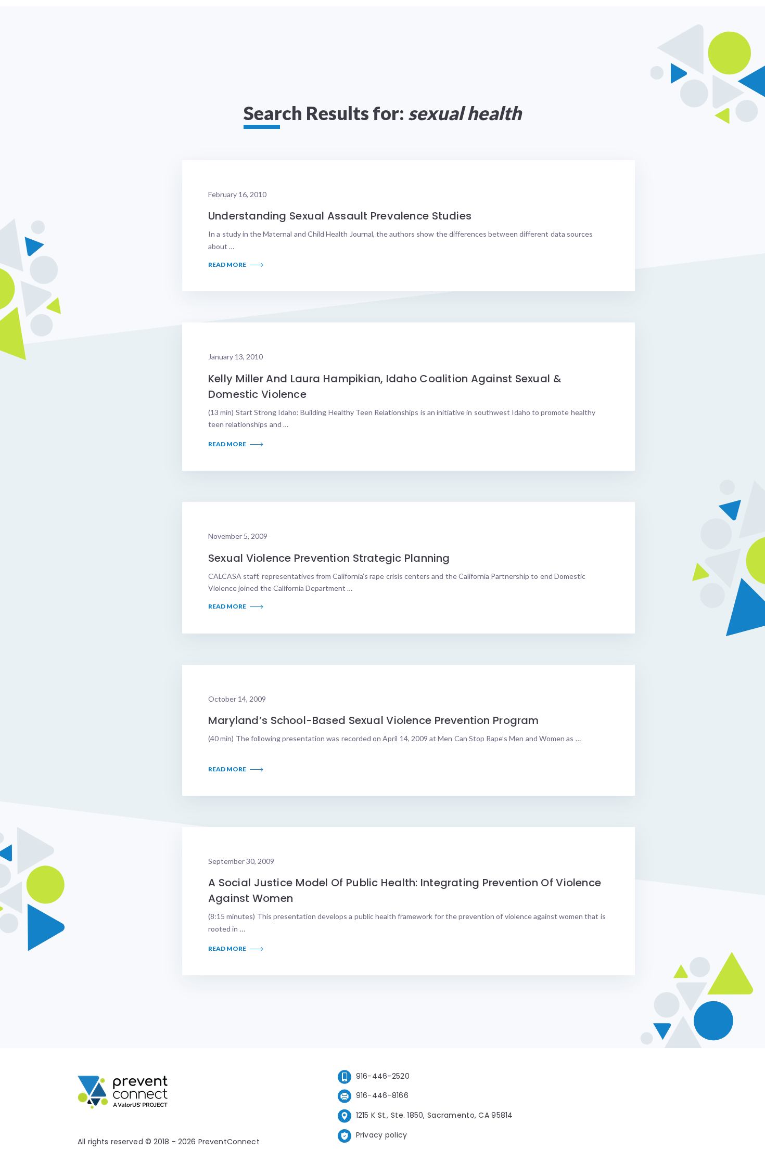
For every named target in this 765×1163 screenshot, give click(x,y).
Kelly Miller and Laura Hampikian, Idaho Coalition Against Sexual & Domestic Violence (385, 386)
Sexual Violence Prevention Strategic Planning (329, 558)
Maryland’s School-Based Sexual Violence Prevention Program (373, 720)
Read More (227, 265)
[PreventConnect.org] (164, 1094)
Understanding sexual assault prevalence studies (339, 216)
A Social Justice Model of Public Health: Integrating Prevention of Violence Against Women (404, 890)
